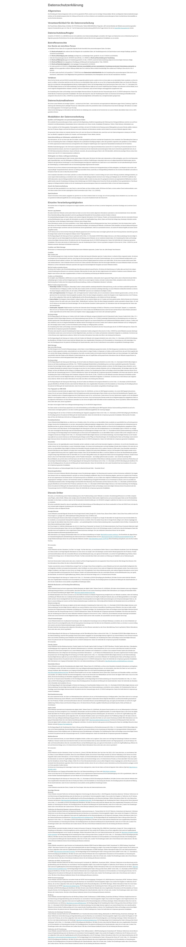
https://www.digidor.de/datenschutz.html (85, 592)
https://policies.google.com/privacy (109, 534)
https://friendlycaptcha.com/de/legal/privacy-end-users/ (119, 661)
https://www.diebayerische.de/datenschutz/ (82, 817)
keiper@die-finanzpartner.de (122, 28)
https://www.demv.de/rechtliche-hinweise (64, 851)
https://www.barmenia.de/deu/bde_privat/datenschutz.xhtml (76, 800)
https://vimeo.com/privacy (109, 771)
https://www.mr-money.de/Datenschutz (76, 903)
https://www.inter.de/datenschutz (71, 886)
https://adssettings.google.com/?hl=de (98, 538)
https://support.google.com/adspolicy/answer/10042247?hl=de (117, 536)
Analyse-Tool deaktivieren (65, 724)
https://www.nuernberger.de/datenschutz (86, 920)
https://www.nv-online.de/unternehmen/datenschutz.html (62, 937)
